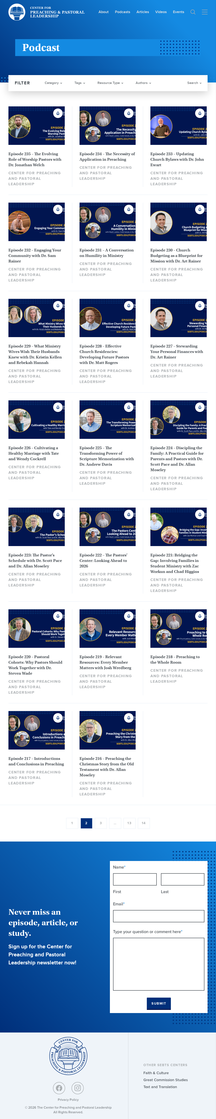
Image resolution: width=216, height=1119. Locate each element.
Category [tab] (52, 83)
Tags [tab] (78, 83)
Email (119, 904)
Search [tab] (192, 83)
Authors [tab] (142, 83)
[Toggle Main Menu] (205, 12)
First (117, 892)
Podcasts (122, 12)
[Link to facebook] (59, 1088)
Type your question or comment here (147, 932)
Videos (161, 12)
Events (178, 12)
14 (144, 823)
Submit (158, 1004)
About (104, 12)
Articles (142, 12)
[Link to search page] (193, 12)
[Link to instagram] (78, 1088)
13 (129, 823)
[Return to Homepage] (68, 1056)
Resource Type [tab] (108, 83)
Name (119, 867)
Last (165, 892)
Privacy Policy (68, 1099)
